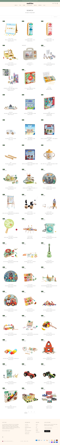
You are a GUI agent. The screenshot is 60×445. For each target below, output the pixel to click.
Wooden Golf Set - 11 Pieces (30, 261)
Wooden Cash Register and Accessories (30, 334)
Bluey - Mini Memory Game (30, 138)
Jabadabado (11, 112)
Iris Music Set (30, 358)
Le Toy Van (11, 137)
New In (16, 5)
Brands (40, 5)
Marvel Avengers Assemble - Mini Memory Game (49, 139)
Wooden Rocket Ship (49, 213)
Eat (36, 427)
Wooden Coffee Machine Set (10, 382)
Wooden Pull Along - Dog (30, 213)
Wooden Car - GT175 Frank (10, 138)
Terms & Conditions (28, 430)
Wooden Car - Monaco (29, 382)
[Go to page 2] (34, 412)
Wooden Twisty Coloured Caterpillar (11, 358)
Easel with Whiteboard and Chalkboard (11, 213)
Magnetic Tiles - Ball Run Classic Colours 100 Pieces (11, 89)
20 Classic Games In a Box (30, 88)
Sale (44, 5)
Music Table (30, 237)
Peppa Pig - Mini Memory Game (30, 113)
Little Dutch (29, 5)
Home (24, 5)
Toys (20, 5)
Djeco (49, 112)
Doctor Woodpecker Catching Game (10, 261)
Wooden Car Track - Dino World (10, 113)
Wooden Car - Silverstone (49, 382)
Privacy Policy (27, 432)
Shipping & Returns (28, 427)
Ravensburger (30, 112)
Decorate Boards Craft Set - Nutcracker (49, 114)
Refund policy (27, 433)
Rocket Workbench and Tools (49, 358)
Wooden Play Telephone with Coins (49, 237)
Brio (10, 162)
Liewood (49, 162)
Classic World (10, 38)
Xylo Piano (49, 88)
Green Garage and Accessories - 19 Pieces (30, 188)
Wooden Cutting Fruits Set (49, 334)
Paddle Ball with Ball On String (10, 237)
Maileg (35, 5)
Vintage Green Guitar (49, 261)
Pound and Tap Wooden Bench (11, 334)
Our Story (26, 424)
